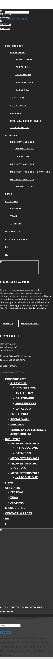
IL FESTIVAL (17, 52)
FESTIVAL (16, 208)
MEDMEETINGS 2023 (22, 179)
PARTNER (15, 113)
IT (6, 255)
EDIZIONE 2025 (14, 46)
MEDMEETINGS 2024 (22, 164)
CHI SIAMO (11, 202)
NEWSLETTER (30, 323)
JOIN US (8, 323)
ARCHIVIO (16, 224)
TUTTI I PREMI (18, 98)
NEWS (8, 194)
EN (6, 247)
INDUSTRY (11, 135)
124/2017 (8, 366)
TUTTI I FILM (23, 67)
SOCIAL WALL (18, 105)
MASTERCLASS (24, 82)
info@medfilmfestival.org (19, 356)
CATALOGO (22, 90)
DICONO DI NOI (14, 231)
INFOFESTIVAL (24, 59)
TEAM (13, 216)
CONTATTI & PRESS (17, 239)
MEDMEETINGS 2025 (22, 142)
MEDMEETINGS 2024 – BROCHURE (30, 172)
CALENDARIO (23, 75)
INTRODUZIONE (24, 149)
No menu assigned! (16, 18)
